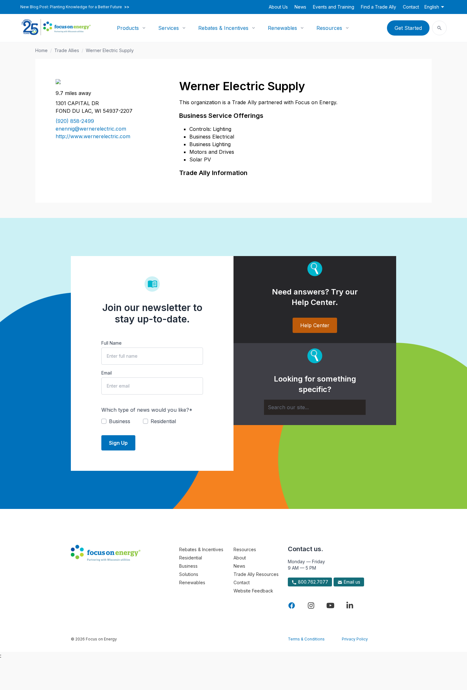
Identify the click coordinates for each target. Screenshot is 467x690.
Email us (351, 582)
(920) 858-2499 (75, 121)
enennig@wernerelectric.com (91, 128)
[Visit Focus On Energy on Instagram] (311, 605)
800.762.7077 (312, 582)
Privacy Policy (355, 639)
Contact (411, 7)
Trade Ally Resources (256, 574)
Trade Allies (66, 50)
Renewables (282, 28)
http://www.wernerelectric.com (93, 136)
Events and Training (333, 7)
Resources (329, 28)
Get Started (408, 28)
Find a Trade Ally (378, 7)
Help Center (314, 325)
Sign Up (118, 443)
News (300, 7)
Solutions (188, 574)
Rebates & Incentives (223, 28)
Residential (190, 557)
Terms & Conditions (306, 639)
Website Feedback (253, 590)
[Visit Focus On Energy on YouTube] (330, 605)
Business (188, 566)
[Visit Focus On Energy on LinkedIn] (350, 605)
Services (168, 28)
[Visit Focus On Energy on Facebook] (291, 605)
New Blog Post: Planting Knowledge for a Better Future (74, 7)
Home (41, 50)
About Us (278, 7)
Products (128, 28)
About (240, 557)
